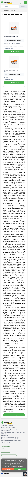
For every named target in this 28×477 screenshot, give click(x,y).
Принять (20, 469)
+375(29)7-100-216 (5, 442)
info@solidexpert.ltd (18, 439)
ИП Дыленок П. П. (8, 48)
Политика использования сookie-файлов (9, 455)
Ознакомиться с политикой (16, 466)
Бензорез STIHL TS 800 (11, 70)
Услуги (2, 448)
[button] (21, 2)
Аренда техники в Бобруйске (8, 10)
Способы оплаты (4, 450)
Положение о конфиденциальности (8, 453)
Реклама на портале (5, 446)
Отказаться (8, 469)
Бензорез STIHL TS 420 (11, 36)
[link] (14, 87)
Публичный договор (5, 452)
